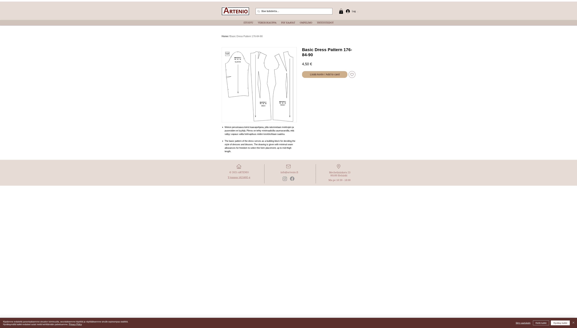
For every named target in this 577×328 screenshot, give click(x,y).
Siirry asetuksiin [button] (523, 322)
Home (225, 36)
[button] (341, 11)
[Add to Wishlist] (352, 74)
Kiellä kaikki (541, 322)
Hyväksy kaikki (560, 322)
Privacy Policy (75, 324)
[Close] (573, 323)
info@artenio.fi (289, 172)
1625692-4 (244, 177)
